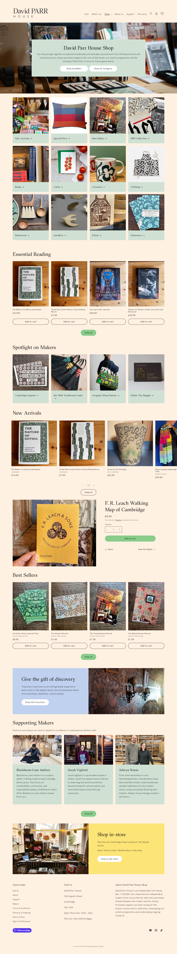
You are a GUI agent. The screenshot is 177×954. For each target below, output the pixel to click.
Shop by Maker (74, 68)
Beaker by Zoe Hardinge (117, 469)
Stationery (136, 235)
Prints (95, 235)
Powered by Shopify (97, 946)
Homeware (21, 235)
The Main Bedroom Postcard (139, 634)
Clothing (135, 186)
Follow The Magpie (141, 395)
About (15, 895)
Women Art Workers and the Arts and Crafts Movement (145, 311)
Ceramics (97, 186)
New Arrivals (22, 138)
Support (16, 899)
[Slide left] (83, 485)
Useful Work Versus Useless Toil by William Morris (68, 311)
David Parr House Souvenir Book (25, 634)
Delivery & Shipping (21, 912)
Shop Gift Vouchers (35, 702)
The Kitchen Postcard (59, 634)
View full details (145, 549)
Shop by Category (103, 68)
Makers (16, 904)
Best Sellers (98, 138)
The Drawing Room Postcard (101, 634)
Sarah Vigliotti (78, 770)
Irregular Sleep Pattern (104, 395)
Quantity (108, 524)
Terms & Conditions (21, 908)
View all (88, 332)
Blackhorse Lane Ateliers (33, 770)
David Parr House (84, 946)
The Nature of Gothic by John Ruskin (27, 310)
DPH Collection (139, 138)
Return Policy (19, 917)
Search (16, 890)
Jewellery (58, 235)
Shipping (118, 520)
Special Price (60, 138)
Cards (57, 186)
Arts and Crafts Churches (100, 310)
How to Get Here (109, 859)
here (89, 918)
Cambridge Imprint (25, 395)
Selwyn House (129, 770)
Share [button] (110, 549)
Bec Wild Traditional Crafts (68, 395)
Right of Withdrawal (21, 921)
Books (18, 186)
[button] (108, 14)
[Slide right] (94, 485)
